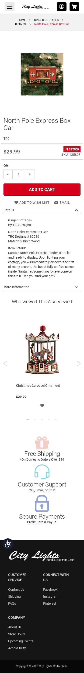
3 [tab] (42, 419)
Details (9, 210)
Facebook (50, 589)
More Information (16, 287)
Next (78, 363)
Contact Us (16, 589)
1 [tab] (28, 419)
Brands (20, 24)
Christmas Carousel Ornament (38, 385)
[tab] (42, 210)
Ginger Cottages (46, 20)
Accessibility (17, 648)
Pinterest (49, 603)
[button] (61, 6)
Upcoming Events (20, 641)
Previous (5, 363)
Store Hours (16, 634)
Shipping (14, 596)
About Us (14, 627)
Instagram (50, 596)
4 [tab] (49, 419)
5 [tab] (56, 419)
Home (22, 20)
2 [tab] (35, 419)
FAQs (12, 603)
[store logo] (35, 6)
